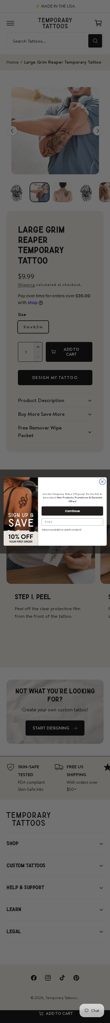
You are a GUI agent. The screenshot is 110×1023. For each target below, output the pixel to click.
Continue (72, 511)
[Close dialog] (102, 482)
